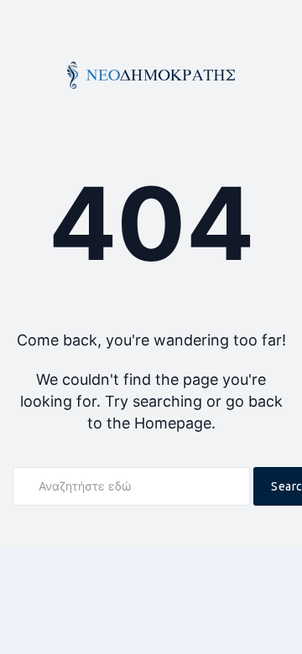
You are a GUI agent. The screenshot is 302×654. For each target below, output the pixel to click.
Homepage (172, 423)
